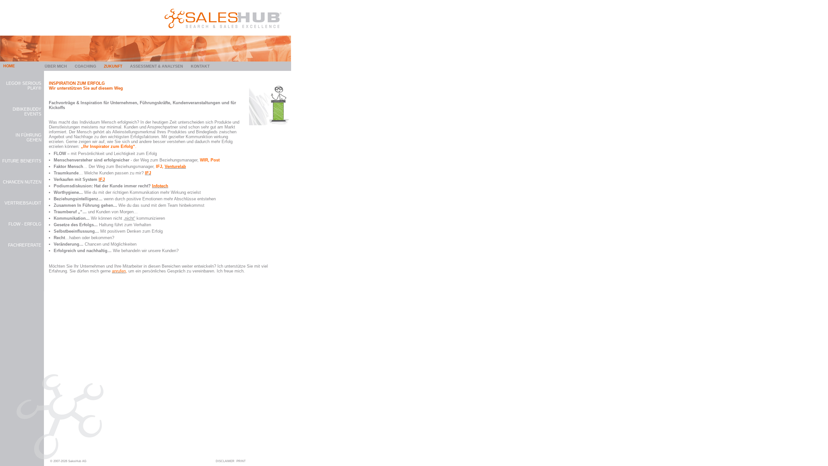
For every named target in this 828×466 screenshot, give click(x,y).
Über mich (56, 66)
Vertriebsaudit (23, 203)
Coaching (85, 66)
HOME (9, 66)
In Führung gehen (28, 137)
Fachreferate (24, 245)
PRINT (241, 461)
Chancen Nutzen (22, 182)
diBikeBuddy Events (27, 111)
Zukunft (113, 66)
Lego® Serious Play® (23, 86)
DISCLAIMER (225, 461)
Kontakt (200, 66)
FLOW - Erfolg (24, 224)
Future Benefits (21, 161)
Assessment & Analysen (156, 66)
